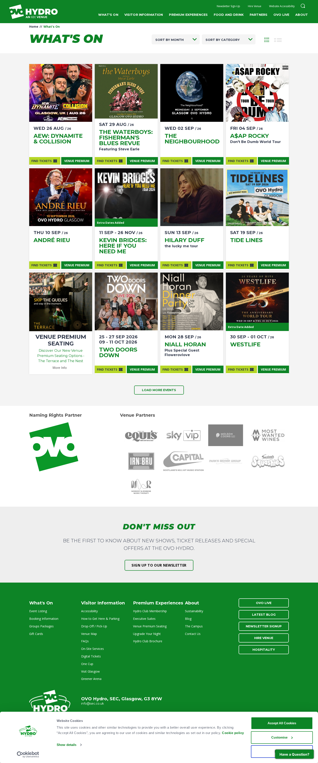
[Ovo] (74, 446)
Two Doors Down (118, 352)
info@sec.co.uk (92, 703)
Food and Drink (229, 15)
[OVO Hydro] (49, 702)
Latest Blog (264, 615)
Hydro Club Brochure (147, 641)
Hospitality (263, 650)
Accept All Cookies (282, 723)
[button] (303, 6)
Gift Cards (36, 634)
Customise (279, 737)
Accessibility (89, 611)
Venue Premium (76, 161)
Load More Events (159, 390)
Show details (66, 745)
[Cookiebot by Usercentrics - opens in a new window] (28, 754)
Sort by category (223, 40)
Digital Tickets (91, 656)
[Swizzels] (268, 461)
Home (33, 26)
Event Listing (38, 611)
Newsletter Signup (264, 626)
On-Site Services (92, 649)
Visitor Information (143, 15)
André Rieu (52, 240)
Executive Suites (144, 619)
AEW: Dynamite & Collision (58, 138)
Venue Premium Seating (150, 626)
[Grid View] (266, 39)
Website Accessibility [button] (282, 6)
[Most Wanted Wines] (268, 435)
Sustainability (194, 611)
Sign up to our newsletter (159, 565)
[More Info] (60, 93)
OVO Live (281, 15)
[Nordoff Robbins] (141, 487)
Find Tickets (41, 161)
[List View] (278, 39)
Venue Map (89, 634)
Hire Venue (254, 6)
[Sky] (183, 435)
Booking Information (43, 619)
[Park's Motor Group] (225, 461)
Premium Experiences (188, 15)
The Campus (194, 626)
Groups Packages (41, 626)
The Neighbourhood (192, 138)
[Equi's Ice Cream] (141, 435)
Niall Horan (185, 344)
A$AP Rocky (249, 135)
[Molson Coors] (225, 435)
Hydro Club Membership (150, 611)
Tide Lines (246, 240)
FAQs (85, 641)
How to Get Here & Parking (100, 619)
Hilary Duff (184, 240)
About (301, 15)
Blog (188, 619)
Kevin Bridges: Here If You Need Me (123, 246)
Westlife (245, 344)
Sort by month (169, 40)
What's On (108, 15)
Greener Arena (91, 679)
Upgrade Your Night (147, 634)
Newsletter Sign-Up (228, 6)
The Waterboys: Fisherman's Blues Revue (126, 138)
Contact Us (193, 634)
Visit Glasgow (90, 671)
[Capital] (183, 461)
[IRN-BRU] (141, 461)
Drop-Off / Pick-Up (94, 626)
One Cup (87, 664)
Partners (258, 15)
